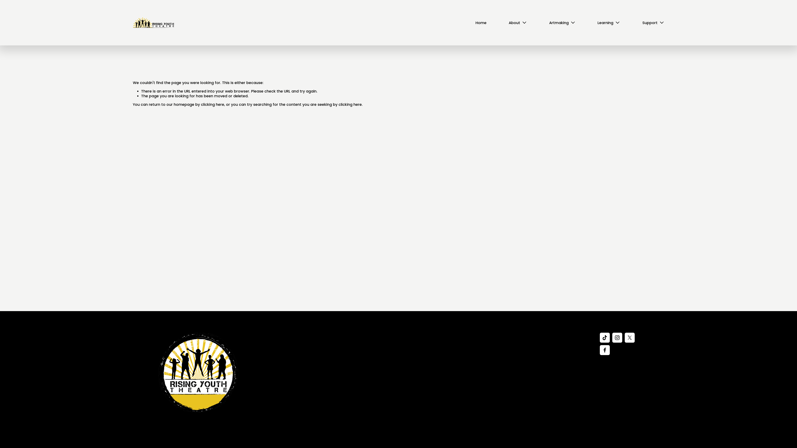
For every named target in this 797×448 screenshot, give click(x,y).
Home (481, 22)
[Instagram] (617, 338)
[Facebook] (605, 350)
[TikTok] (605, 338)
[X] (630, 338)
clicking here (212, 104)
